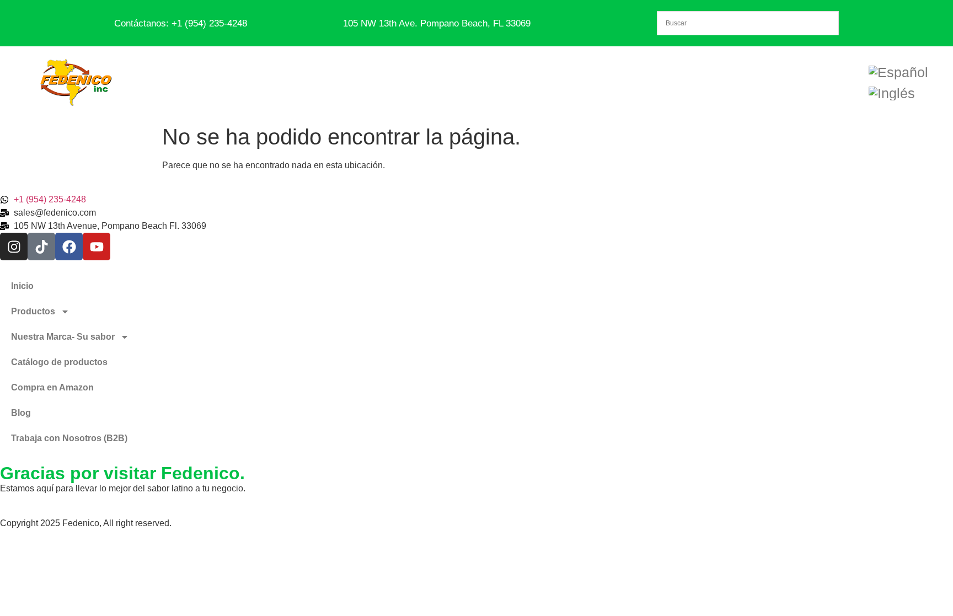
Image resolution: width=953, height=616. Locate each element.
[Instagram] (14, 246)
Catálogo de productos (59, 362)
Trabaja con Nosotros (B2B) (69, 438)
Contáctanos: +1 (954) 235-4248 (180, 23)
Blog (21, 412)
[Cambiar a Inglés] (891, 93)
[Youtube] (96, 246)
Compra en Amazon (52, 387)
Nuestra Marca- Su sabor (63, 336)
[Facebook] (69, 246)
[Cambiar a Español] (898, 72)
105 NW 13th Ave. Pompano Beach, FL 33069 (437, 23)
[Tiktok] (41, 246)
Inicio (22, 286)
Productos (33, 311)
